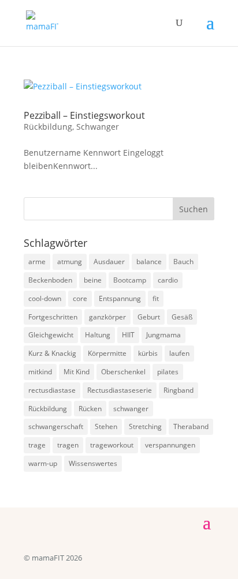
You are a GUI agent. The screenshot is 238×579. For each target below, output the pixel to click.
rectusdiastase (52, 390)
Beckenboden (50, 280)
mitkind (40, 372)
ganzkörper (107, 317)
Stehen (106, 426)
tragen (68, 445)
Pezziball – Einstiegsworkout (84, 115)
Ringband (178, 390)
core (80, 298)
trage (37, 445)
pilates (167, 372)
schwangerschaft (55, 426)
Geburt (148, 317)
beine (93, 280)
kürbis (148, 353)
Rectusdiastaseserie (119, 390)
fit (156, 298)
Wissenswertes (93, 463)
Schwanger (97, 126)
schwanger (130, 408)
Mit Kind (77, 372)
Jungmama (163, 335)
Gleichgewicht (50, 335)
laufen (179, 353)
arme (37, 261)
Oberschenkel (123, 372)
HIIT (128, 335)
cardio (168, 280)
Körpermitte (107, 353)
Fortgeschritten (52, 317)
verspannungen (170, 445)
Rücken (90, 408)
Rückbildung (48, 126)
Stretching (145, 426)
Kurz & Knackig (52, 353)
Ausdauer (109, 261)
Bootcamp (129, 280)
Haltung (97, 335)
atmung (69, 261)
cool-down (44, 298)
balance (149, 261)
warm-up (42, 463)
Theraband (191, 426)
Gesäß (182, 317)
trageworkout (111, 445)
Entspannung (120, 298)
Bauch (183, 261)
